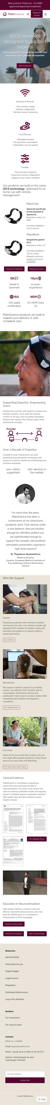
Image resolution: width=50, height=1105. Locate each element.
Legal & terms (11, 978)
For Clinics (9, 640)
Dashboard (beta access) (16, 992)
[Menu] (45, 14)
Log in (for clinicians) (14, 999)
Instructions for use (14, 964)
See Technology (37, 934)
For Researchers (11, 707)
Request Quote (37, 14)
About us (9, 1041)
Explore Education (13, 924)
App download (12, 957)
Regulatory (10, 985)
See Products (25, 66)
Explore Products (14, 269)
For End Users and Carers (15, 767)
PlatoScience (28, 1096)
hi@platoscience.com (20, 1046)
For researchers (12, 1017)
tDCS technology (14, 188)
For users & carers (13, 1025)
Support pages (12, 971)
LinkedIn (18, 1041)
